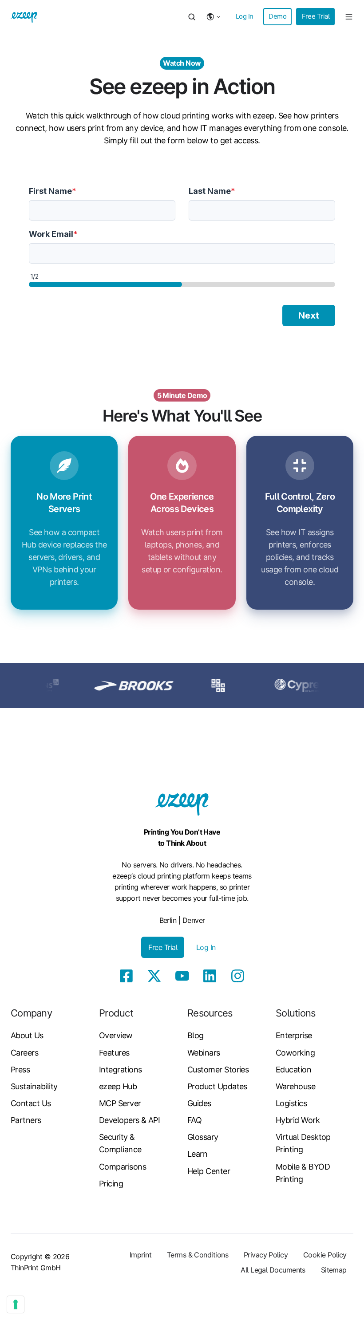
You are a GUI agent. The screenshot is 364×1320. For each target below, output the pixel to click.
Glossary (202, 1137)
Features (114, 1052)
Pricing (111, 1183)
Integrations (120, 1069)
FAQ (194, 1120)
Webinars (203, 1052)
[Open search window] (191, 16)
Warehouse (295, 1086)
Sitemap (334, 1269)
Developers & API (129, 1120)
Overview (116, 1035)
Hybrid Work (298, 1120)
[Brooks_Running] (114, 685)
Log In (244, 16)
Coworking (295, 1052)
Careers (24, 1052)
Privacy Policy (266, 1254)
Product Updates (217, 1086)
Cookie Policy (325, 1254)
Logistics (291, 1103)
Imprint (140, 1254)
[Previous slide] (16, 685)
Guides (199, 1103)
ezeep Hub (118, 1086)
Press (20, 1069)
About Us (27, 1035)
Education (293, 1069)
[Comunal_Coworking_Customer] (198, 685)
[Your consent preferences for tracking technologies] (15, 1304)
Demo (277, 16)
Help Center (208, 1171)
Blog (195, 1035)
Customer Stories (218, 1069)
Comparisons (122, 1166)
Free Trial (316, 16)
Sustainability (34, 1086)
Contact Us (31, 1103)
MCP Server (120, 1103)
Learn (197, 1153)
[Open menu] (348, 16)
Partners (26, 1120)
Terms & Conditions (197, 1254)
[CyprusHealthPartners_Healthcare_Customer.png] (282, 685)
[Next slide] (348, 685)
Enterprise (294, 1035)
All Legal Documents (273, 1269)
